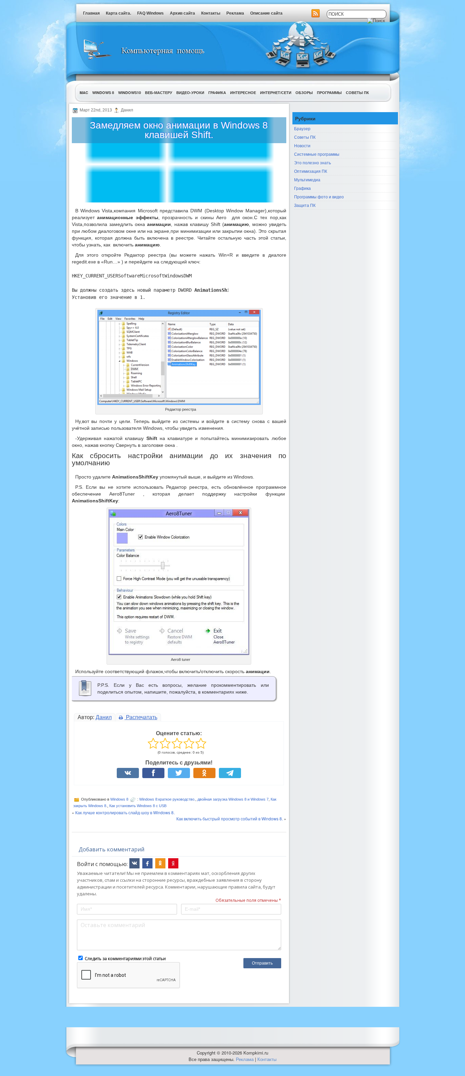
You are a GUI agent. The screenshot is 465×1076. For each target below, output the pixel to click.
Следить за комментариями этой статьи (125, 958)
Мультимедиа (307, 179)
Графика (217, 92)
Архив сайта (182, 13)
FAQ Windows (150, 13)
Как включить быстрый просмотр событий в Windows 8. (229, 818)
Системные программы (316, 154)
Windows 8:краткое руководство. (167, 799)
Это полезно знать (312, 162)
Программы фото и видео (319, 196)
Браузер (302, 128)
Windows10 (129, 92)
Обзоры (304, 92)
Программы (329, 92)
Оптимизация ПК (310, 171)
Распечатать (141, 717)
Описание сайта (266, 13)
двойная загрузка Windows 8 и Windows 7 (233, 799)
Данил (104, 717)
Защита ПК (305, 205)
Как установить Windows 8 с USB (137, 806)
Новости (302, 145)
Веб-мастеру (158, 92)
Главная (91, 13)
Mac (84, 92)
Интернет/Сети (275, 92)
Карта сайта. (118, 13)
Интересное (243, 92)
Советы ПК (357, 92)
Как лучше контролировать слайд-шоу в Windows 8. (125, 812)
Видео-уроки (190, 92)
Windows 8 (103, 92)
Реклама (235, 13)
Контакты (210, 13)
